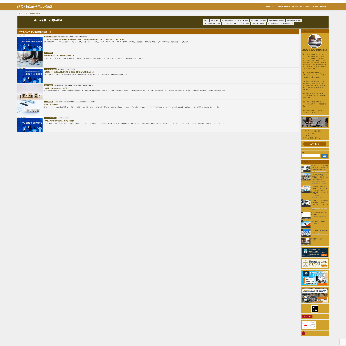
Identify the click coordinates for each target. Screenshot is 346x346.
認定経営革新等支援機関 (294, 20)
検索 (303, 152)
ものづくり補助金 (274, 23)
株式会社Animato (278, 1)
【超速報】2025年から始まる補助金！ (56, 88)
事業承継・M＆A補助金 (259, 23)
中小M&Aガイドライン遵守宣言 (311, 1)
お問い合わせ (324, 1)
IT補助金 (247, 23)
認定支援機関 (215, 20)
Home (270, 1)
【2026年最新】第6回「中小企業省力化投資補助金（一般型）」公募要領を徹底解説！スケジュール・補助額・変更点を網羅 (84, 39)
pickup (206, 20)
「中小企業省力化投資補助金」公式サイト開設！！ (60, 120)
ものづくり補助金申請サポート (232, 23)
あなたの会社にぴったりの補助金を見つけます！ (60, 55)
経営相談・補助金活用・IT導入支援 (292, 1)
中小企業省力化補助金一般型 (212, 23)
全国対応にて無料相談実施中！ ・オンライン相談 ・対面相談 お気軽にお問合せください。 (312, 134)
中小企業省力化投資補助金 (259, 20)
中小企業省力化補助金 (242, 20)
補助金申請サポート (288, 23)
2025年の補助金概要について (53, 104)
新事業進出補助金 (228, 20)
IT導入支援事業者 (48, 52)
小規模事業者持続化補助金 (277, 20)
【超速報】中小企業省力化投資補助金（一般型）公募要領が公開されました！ (69, 72)
